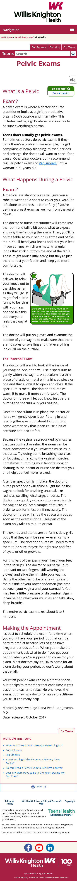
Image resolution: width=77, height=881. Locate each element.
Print (40, 786)
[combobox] (42, 53)
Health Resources (24, 37)
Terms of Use (33, 878)
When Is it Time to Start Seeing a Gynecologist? (34, 745)
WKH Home (7, 37)
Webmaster (64, 878)
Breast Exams (14, 750)
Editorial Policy (9, 802)
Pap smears (48, 163)
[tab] (66, 731)
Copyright (70, 801)
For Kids (55, 47)
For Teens (69, 47)
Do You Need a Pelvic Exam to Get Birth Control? (34, 768)
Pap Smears (13, 754)
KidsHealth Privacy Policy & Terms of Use (41, 802)
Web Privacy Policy (21, 878)
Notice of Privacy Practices (49, 878)
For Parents (39, 47)
